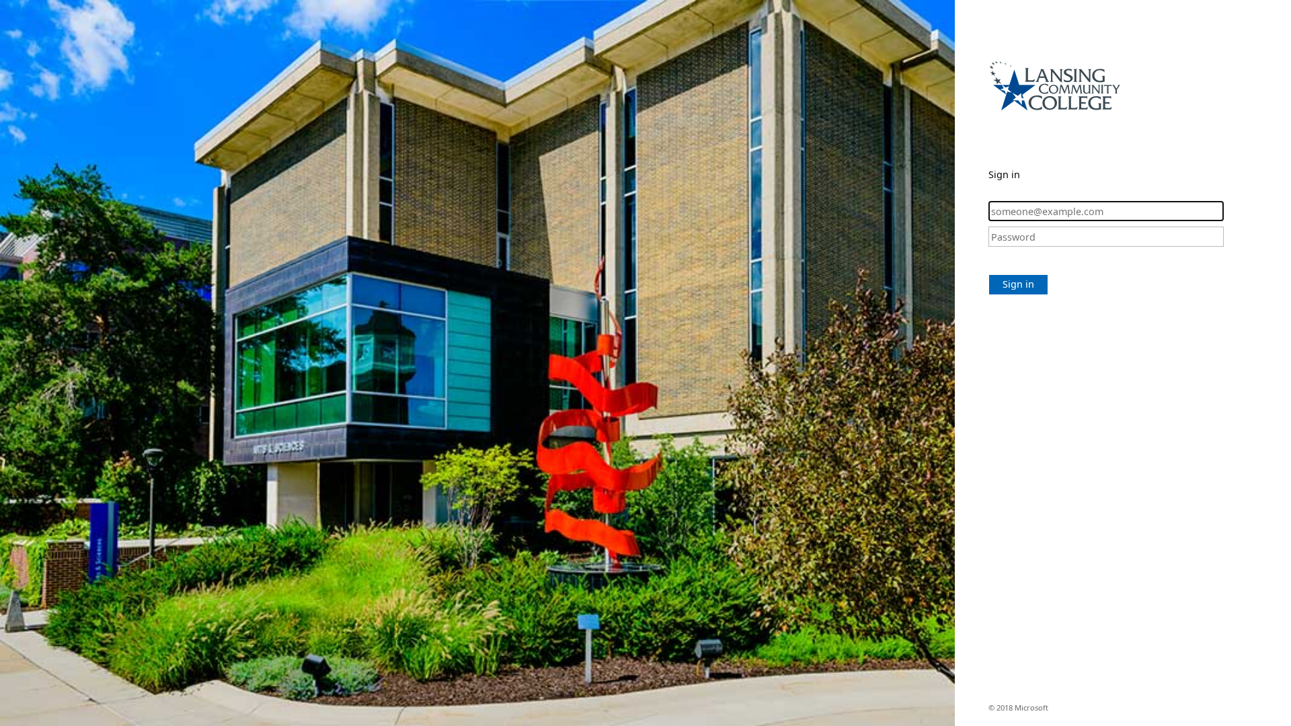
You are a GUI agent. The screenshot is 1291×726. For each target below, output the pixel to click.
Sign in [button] (1018, 284)
